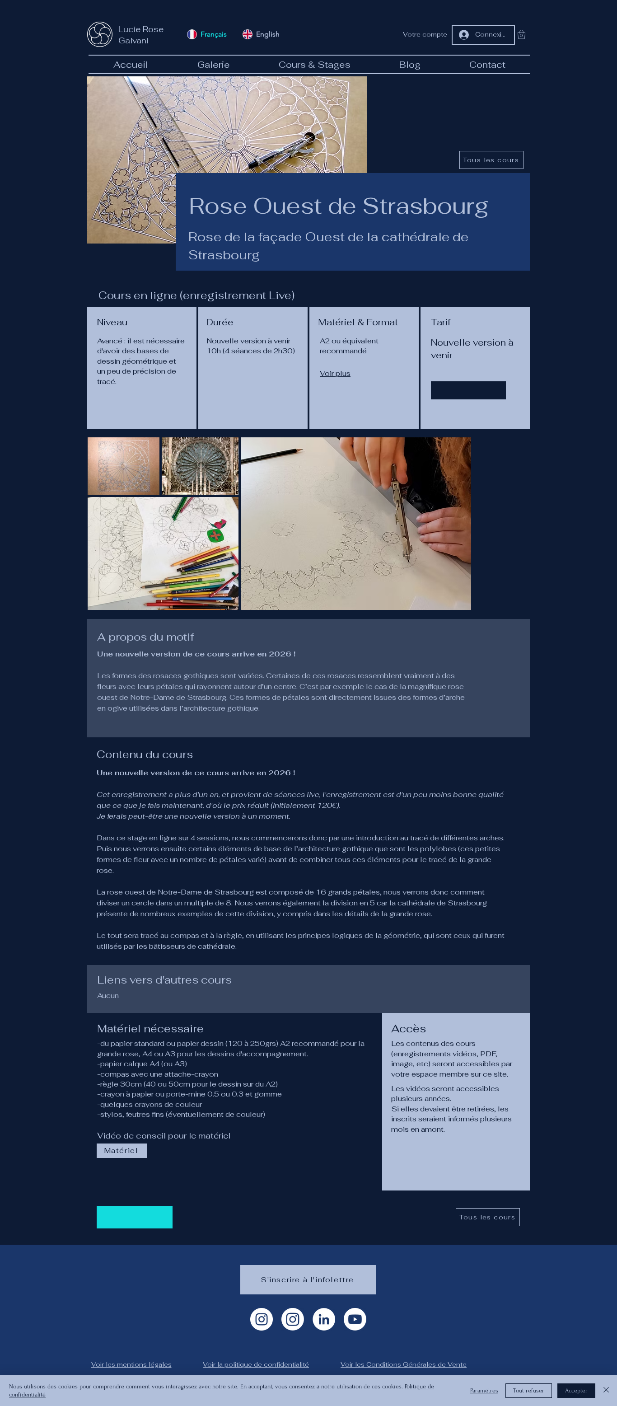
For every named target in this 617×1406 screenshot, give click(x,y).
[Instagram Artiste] (261, 1319)
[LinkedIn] (324, 1319)
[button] (521, 34)
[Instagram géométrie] (292, 1319)
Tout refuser (528, 1390)
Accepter (576, 1390)
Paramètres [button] (484, 1390)
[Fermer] (606, 1391)
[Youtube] (355, 1319)
